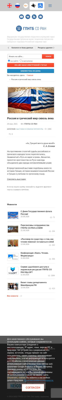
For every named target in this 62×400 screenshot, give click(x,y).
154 (53, 231)
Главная (30, 75)
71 (54, 217)
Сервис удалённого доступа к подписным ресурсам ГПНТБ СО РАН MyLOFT (36, 269)
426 (53, 259)
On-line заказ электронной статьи (30, 65)
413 (53, 288)
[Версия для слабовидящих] (34, 5)
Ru (17, 5)
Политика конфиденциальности (38, 380)
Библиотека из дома (31, 71)
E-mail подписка (40, 16)
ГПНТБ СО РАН (30, 124)
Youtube (21, 15)
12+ (25, 4)
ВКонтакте (27, 15)
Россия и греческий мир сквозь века (30, 118)
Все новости (12, 296)
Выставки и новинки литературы (29, 129)
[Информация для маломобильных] (40, 5)
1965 (49, 129)
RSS (34, 15)
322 (53, 245)
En (9, 5)
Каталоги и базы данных (22, 48)
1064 (53, 275)
